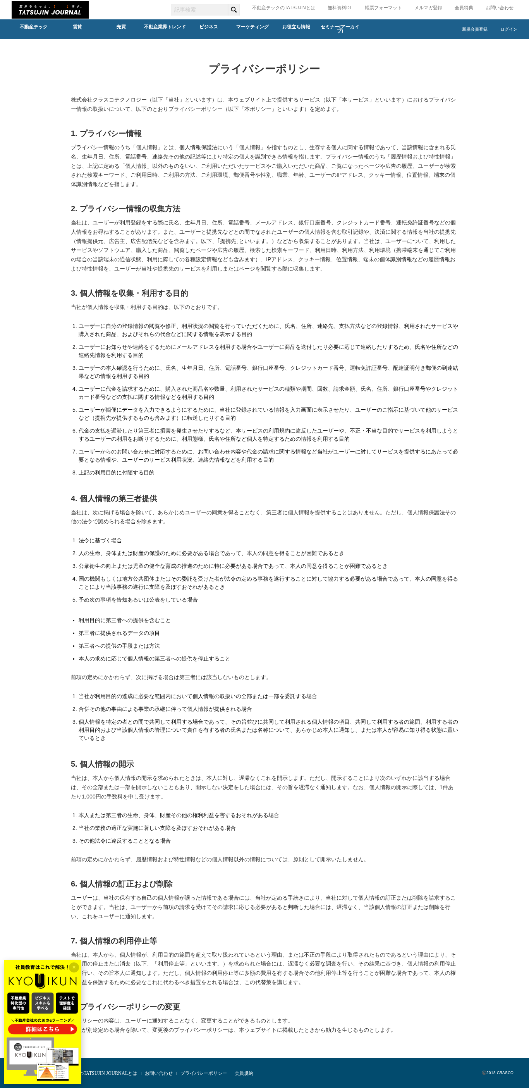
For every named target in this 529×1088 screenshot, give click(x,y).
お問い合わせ (500, 7)
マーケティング (252, 26)
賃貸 (77, 26)
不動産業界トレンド (165, 26)
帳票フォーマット (383, 7)
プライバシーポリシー (203, 1073)
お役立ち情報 (296, 26)
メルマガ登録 (428, 7)
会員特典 (464, 7)
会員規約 (244, 1073)
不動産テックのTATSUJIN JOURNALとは (94, 1073)
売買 (121, 26)
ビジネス (208, 26)
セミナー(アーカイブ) (340, 29)
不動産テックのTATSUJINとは (283, 7)
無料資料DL (340, 7)
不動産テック (34, 26)
